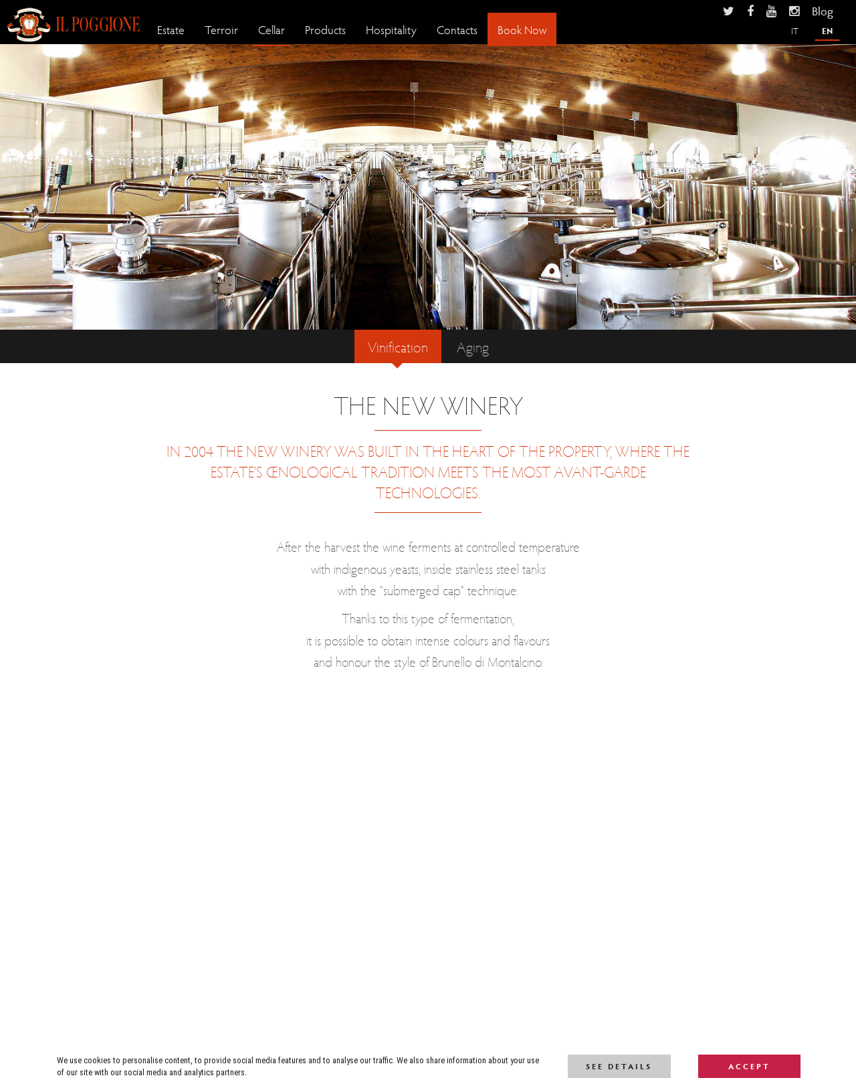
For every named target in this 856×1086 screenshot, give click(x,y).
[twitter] (728, 10)
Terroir (221, 29)
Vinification (398, 346)
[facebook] (750, 10)
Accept (749, 1066)
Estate (171, 29)
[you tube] (771, 10)
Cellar (271, 29)
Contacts (457, 29)
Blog (822, 10)
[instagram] (794, 10)
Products (325, 29)
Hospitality (391, 29)
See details (619, 1066)
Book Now (522, 29)
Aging (473, 346)
